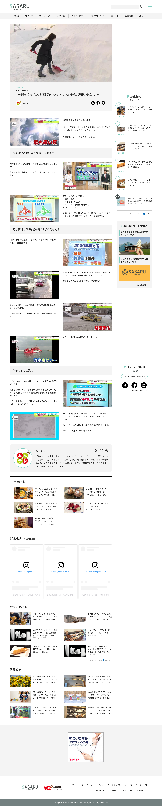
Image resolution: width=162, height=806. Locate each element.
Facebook (134, 390)
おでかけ (100, 785)
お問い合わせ (142, 790)
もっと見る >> (143, 284)
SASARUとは (100, 790)
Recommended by (96, 660)
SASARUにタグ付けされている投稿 (26, 595)
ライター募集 (127, 790)
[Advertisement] (134, 39)
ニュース (128, 785)
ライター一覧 (141, 785)
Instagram (144, 390)
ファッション (87, 785)
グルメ (74, 785)
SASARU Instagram (23, 538)
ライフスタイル (114, 785)
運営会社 (113, 790)
